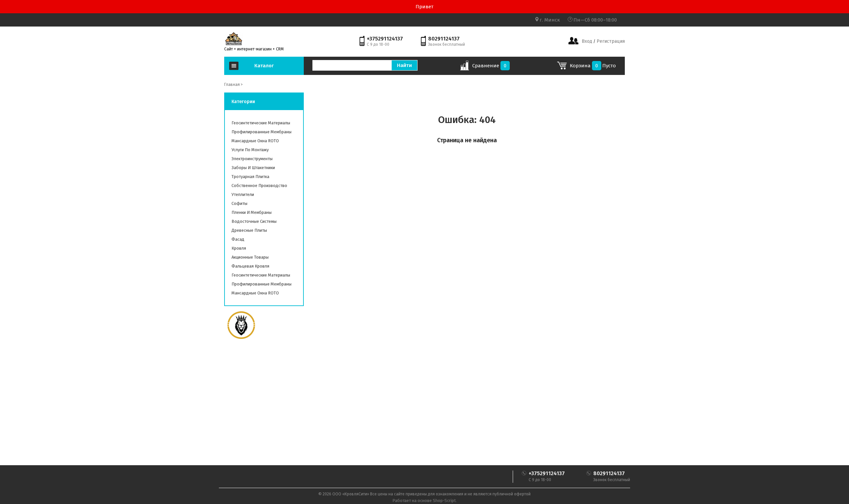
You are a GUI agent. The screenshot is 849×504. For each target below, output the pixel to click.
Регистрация (610, 41)
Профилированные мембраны (261, 131)
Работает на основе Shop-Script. (424, 500)
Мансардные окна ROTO (255, 140)
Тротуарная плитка (250, 176)
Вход (587, 41)
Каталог (264, 66)
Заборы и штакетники (253, 167)
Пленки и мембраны (251, 212)
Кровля (238, 248)
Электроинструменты (252, 158)
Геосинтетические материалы (260, 122)
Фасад (237, 239)
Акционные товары (250, 257)
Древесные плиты (249, 230)
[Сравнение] (464, 68)
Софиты (239, 203)
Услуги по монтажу (250, 149)
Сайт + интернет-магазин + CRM (254, 49)
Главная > (233, 84)
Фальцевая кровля (250, 266)
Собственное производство (259, 185)
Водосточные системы (254, 221)
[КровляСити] (233, 38)
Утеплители (242, 194)
